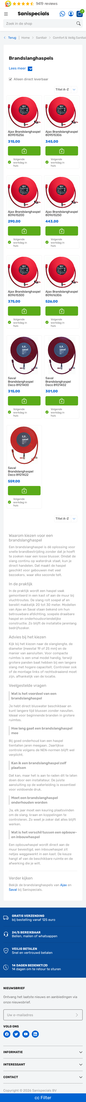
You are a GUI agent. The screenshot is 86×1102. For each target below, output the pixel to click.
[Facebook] (6, 1034)
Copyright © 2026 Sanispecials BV (30, 1090)
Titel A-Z (66, 89)
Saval (13, 890)
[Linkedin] (35, 1034)
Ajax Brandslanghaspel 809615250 (61, 213)
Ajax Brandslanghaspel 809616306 (61, 293)
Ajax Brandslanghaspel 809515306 (61, 133)
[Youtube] (25, 1034)
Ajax (63, 885)
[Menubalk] (6, 14)
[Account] (70, 14)
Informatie (13, 1052)
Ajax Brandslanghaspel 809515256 (24, 133)
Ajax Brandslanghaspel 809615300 (24, 293)
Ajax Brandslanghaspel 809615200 (24, 213)
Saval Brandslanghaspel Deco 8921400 (20, 381)
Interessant (14, 1064)
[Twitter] (16, 1034)
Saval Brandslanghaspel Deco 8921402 (58, 381)
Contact (10, 1077)
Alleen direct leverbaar (31, 79)
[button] (24, 151)
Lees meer (21, 68)
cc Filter (43, 1097)
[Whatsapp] (62, 14)
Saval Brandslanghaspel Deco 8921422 (20, 471)
